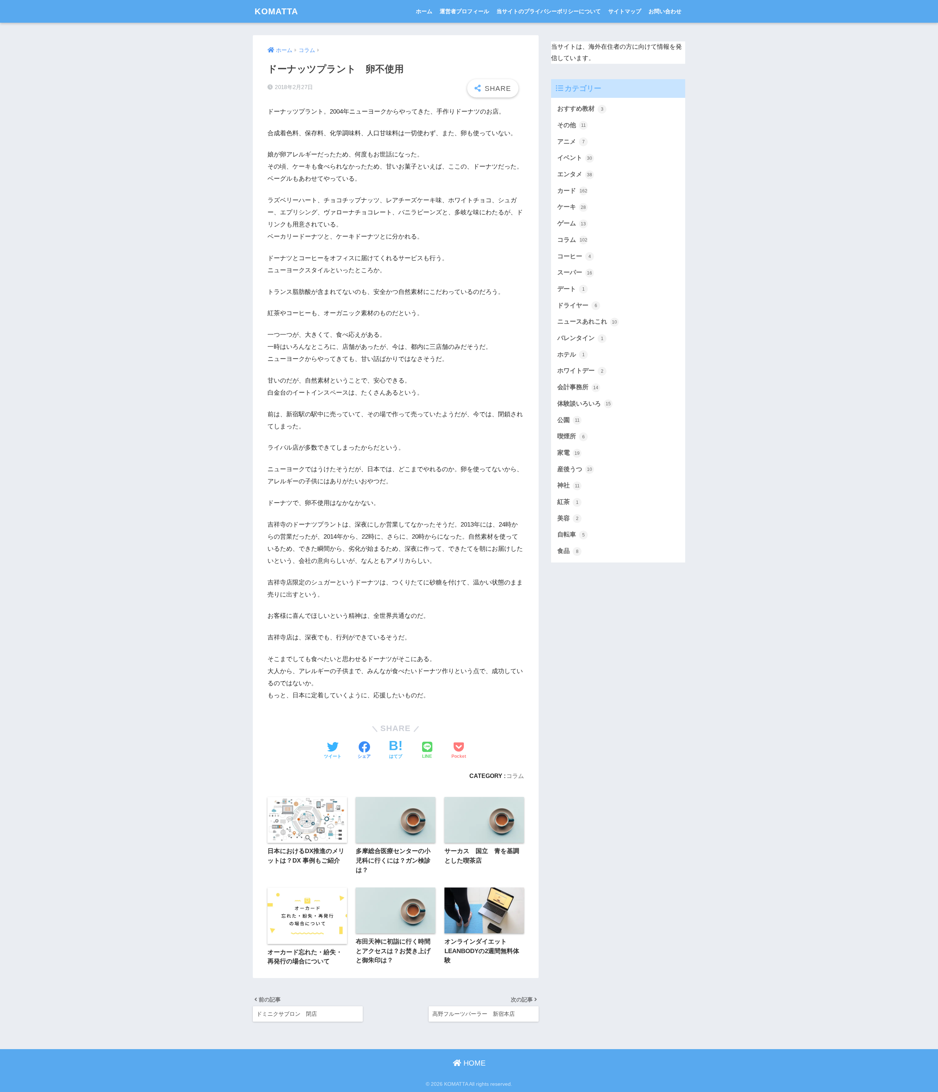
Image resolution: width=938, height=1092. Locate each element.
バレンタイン (580, 338)
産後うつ (574, 469)
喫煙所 (571, 436)
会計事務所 (577, 387)
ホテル (571, 354)
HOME (473, 1063)
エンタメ (574, 174)
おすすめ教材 (580, 108)
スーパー (574, 272)
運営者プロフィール (464, 11)
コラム (515, 775)
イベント (574, 157)
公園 (568, 420)
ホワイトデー (580, 370)
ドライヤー (577, 305)
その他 (571, 125)
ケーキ (571, 206)
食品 (568, 550)
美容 (568, 518)
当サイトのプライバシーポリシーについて (548, 11)
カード (572, 190)
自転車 (571, 534)
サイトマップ (624, 11)
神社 (568, 485)
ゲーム (571, 223)
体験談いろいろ (584, 403)
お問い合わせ (665, 11)
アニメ (571, 141)
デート (571, 288)
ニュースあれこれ (587, 321)
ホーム (424, 11)
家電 (568, 452)
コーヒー (574, 256)
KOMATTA (276, 11)
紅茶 (568, 501)
